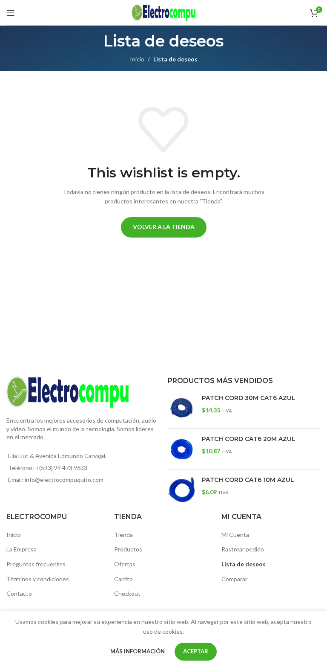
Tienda (123, 534)
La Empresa (21, 549)
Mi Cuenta (235, 534)
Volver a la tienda (164, 226)
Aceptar (195, 651)
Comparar (234, 579)
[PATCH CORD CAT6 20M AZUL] (181, 449)
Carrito (123, 579)
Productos (128, 549)
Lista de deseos (243, 564)
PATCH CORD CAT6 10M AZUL (248, 480)
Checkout (127, 593)
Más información (138, 651)
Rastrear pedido (242, 549)
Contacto (19, 593)
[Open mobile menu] (10, 12)
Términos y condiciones (37, 579)
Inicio (137, 59)
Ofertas (124, 564)
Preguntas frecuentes (36, 564)
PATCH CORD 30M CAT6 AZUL (248, 398)
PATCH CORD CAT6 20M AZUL (248, 439)
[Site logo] (163, 11)
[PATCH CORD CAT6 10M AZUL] (181, 490)
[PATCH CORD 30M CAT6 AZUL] (181, 408)
